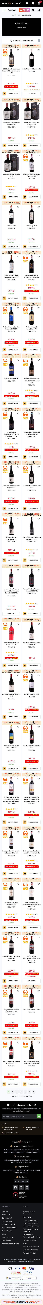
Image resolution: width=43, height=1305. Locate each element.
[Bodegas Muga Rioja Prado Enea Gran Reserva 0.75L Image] (31, 839)
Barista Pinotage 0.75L (31, 694)
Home (14, 15)
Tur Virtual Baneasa (30, 1250)
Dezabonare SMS (29, 1240)
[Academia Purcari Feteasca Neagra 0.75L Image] (11, 111)
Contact (5, 1211)
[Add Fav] (18, 50)
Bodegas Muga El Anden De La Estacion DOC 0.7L (11, 852)
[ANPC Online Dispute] (29, 1278)
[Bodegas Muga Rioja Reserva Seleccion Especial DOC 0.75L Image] (31, 891)
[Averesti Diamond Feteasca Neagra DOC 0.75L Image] (31, 526)
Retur (4, 1234)
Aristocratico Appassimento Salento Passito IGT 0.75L (11, 434)
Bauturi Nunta (7, 1231)
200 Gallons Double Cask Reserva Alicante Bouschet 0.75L (11, 71)
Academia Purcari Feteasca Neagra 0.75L (11, 124)
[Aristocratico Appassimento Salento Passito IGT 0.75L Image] (11, 420)
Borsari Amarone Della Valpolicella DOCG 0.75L (31, 1062)
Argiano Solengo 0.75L (11, 379)
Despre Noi (6, 1215)
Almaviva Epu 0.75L (32, 226)
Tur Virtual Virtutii (29, 1253)
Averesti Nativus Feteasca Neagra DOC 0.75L (31, 590)
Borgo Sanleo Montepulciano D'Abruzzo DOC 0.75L (31, 958)
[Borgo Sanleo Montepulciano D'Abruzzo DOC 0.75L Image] (31, 944)
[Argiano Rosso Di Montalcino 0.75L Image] (31, 315)
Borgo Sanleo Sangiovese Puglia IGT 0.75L (11, 1062)
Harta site (27, 1217)
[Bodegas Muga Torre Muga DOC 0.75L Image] (11, 944)
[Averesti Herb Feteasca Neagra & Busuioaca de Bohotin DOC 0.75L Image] (11, 577)
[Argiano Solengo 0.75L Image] (11, 367)
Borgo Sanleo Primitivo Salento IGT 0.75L (11, 1011)
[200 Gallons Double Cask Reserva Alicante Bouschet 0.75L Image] (11, 57)
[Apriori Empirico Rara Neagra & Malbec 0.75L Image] (11, 264)
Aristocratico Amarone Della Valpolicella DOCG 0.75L (31, 381)
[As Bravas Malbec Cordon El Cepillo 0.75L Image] (11, 474)
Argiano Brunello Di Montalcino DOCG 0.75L (31, 276)
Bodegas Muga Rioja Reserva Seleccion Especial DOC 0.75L (32, 905)
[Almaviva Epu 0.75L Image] (31, 214)
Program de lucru (8, 1224)
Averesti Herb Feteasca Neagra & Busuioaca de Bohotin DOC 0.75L (11, 591)
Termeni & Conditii (30, 1220)
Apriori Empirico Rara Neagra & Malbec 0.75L (11, 276)
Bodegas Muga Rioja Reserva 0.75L (11, 904)
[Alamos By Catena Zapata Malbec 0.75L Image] (31, 162)
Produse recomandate (10, 1244)
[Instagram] (21, 1187)
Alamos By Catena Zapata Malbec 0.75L (31, 175)
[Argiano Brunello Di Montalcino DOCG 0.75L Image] (31, 264)
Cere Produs (6, 1240)
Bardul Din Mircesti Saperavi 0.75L (11, 695)
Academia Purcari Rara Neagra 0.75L (31, 124)
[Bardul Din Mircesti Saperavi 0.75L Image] (11, 682)
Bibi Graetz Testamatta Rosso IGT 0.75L (11, 747)
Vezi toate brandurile (31, 1247)
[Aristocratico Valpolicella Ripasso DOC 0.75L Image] (31, 420)
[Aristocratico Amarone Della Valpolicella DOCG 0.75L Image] (31, 367)
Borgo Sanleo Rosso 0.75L (31, 1010)
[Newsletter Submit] (39, 1116)
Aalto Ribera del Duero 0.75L (31, 69)
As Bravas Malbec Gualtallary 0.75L (11, 538)
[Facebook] (15, 1187)
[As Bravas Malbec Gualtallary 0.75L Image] (11, 526)
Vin (19, 15)
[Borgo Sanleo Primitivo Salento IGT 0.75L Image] (11, 998)
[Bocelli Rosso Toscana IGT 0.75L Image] (31, 734)
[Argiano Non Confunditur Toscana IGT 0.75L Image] (11, 315)
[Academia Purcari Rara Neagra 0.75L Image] (31, 111)
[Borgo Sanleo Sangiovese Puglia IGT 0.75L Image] (11, 1050)
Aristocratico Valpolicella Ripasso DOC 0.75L (32, 433)
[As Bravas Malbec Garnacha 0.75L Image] (31, 474)
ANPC (25, 1243)
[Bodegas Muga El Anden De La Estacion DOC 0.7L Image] (11, 839)
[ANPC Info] (14, 1278)
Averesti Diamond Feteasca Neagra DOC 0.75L (32, 538)
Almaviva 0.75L (11, 226)
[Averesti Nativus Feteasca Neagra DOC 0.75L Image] (31, 577)
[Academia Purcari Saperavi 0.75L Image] (11, 162)
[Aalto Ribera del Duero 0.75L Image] (31, 57)
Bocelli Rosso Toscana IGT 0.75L (31, 747)
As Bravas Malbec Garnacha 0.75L (32, 487)
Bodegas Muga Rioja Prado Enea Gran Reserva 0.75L (31, 852)
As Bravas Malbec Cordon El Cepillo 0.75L (11, 487)
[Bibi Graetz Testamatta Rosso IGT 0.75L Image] (11, 734)
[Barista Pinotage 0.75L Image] (31, 682)
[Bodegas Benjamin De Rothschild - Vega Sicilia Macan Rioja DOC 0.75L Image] (31, 786)
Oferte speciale (8, 1237)
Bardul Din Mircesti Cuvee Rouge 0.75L (31, 644)
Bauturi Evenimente (9, 1228)
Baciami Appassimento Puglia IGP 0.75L (11, 644)
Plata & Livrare (7, 1221)
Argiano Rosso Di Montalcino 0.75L (31, 328)
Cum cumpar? (7, 1218)
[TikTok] (27, 1187)
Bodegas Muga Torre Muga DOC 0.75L (11, 957)
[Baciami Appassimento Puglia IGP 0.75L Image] (11, 631)
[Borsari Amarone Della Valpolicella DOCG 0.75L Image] (31, 1050)
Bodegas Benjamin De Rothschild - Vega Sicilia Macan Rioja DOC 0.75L (31, 799)
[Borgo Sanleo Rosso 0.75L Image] (31, 998)
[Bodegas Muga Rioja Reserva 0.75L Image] (11, 891)
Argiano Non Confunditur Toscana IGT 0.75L (11, 328)
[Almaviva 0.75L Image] (11, 214)
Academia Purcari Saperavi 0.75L (11, 175)
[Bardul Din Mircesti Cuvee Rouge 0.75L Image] (31, 631)
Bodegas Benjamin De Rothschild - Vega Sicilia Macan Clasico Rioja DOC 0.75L (11, 800)
